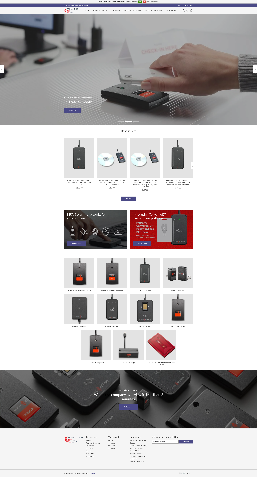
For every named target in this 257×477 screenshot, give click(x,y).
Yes (140, 1)
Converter (89, 448)
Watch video (128, 407)
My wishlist (111, 448)
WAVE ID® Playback (96, 362)
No (144, 1)
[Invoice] (184, 473)
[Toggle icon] (183, 10)
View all (129, 199)
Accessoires (90, 456)
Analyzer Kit (148, 10)
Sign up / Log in (188, 5)
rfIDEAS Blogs (171, 10)
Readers (89, 440)
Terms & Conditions (136, 453)
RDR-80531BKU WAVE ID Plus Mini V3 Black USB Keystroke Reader (79, 182)
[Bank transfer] (180, 473)
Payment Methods (136, 451)
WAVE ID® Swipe (128, 362)
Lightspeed (92, 473)
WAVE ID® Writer (177, 326)
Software (89, 451)
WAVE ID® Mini (145, 290)
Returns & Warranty (136, 448)
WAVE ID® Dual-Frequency (112, 290)
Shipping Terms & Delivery (138, 446)
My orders (111, 443)
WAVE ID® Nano (177, 290)
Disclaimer (133, 459)
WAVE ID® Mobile (112, 326)
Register (111, 440)
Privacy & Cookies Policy (138, 456)
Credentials (90, 446)
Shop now (72, 110)
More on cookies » (152, 1)
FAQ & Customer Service (138, 440)
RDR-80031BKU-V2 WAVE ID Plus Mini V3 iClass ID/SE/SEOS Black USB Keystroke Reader (178, 182)
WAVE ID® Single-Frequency (79, 290)
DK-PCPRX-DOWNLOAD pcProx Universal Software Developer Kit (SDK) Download (112, 182)
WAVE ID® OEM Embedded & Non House (161, 363)
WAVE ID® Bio (145, 326)
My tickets (111, 446)
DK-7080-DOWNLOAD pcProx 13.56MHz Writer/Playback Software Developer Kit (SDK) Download (145, 183)
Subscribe (186, 441)
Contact (132, 443)
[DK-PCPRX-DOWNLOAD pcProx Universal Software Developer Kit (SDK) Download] (112, 158)
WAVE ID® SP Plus (79, 326)
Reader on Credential (93, 443)
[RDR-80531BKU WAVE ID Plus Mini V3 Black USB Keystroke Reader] (79, 158)
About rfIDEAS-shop (137, 461)
